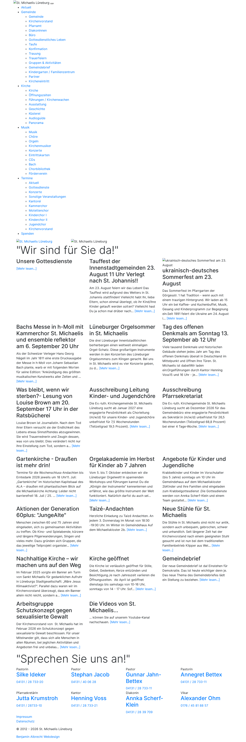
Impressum (24, 717)
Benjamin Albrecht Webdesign (38, 737)
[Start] (34, 241)
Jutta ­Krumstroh (37, 698)
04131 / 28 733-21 (84, 705)
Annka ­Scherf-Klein (144, 701)
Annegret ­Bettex (201, 674)
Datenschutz (25, 721)
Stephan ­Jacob (90, 674)
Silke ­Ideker (31, 674)
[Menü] (51, 3)
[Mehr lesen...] (26, 268)
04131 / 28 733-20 (29, 682)
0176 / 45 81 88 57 (194, 705)
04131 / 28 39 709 (139, 712)
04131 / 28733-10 (29, 705)
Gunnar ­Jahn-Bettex (143, 677)
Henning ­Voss (88, 698)
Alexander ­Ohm (200, 698)
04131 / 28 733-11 (139, 688)
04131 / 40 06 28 (83, 682)
